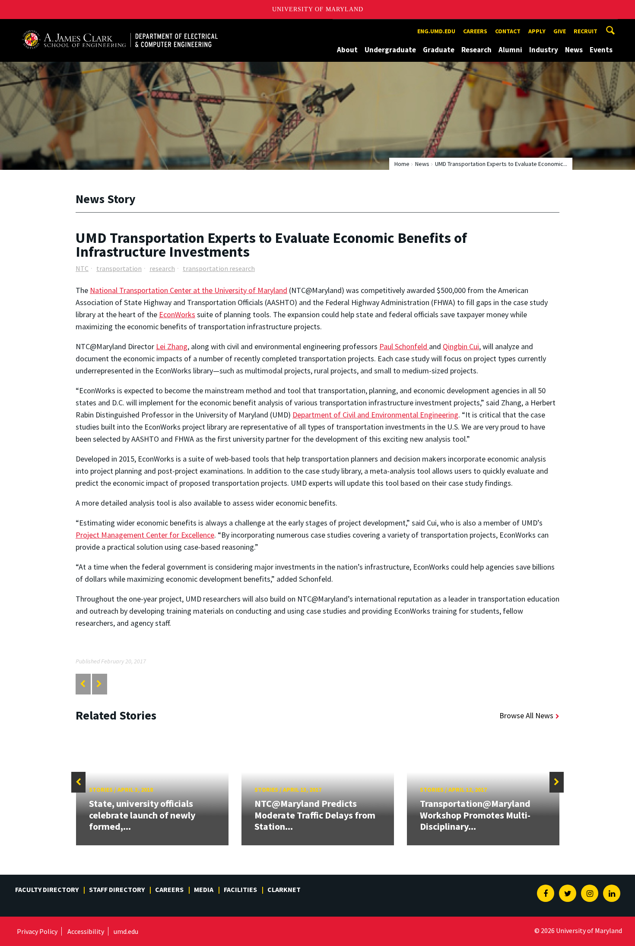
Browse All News (526, 715)
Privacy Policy (37, 931)
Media (203, 889)
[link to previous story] (83, 684)
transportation (119, 268)
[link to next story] (99, 684)
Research (476, 49)
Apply (537, 31)
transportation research (219, 268)
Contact (508, 31)
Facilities (240, 889)
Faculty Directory (47, 889)
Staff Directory (117, 889)
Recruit (585, 31)
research (162, 268)
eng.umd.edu (436, 31)
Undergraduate (390, 49)
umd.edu (126, 931)
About (347, 49)
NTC (82, 268)
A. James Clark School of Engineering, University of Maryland (120, 27)
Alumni (510, 49)
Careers (475, 31)
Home (402, 164)
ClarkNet (284, 889)
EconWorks (177, 314)
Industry (543, 49)
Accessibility (85, 931)
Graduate (438, 49)
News (574, 49)
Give (559, 31)
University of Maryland (317, 9)
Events (601, 49)
